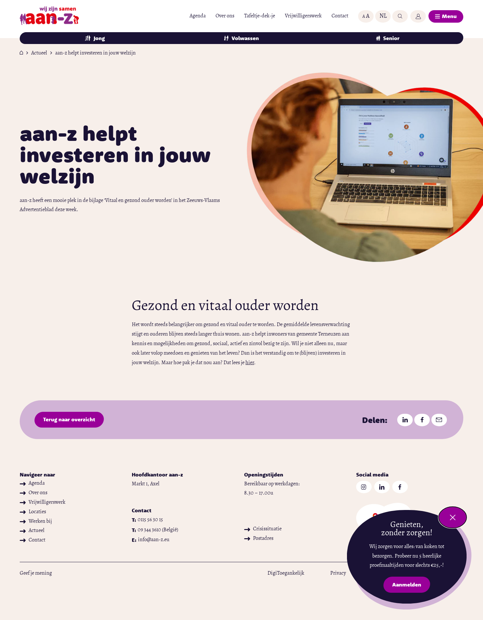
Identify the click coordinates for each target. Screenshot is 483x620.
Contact (340, 16)
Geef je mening (36, 573)
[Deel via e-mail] (439, 420)
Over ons (225, 16)
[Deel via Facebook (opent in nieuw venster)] (422, 420)
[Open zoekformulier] (400, 16)
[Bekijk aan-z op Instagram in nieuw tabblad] (364, 487)
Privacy (338, 573)
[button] (366, 16)
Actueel (39, 53)
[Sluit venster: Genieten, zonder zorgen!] (453, 517)
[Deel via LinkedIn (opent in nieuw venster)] (405, 420)
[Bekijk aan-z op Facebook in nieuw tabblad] (400, 487)
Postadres (263, 538)
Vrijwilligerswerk (303, 16)
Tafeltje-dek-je (259, 16)
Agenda (198, 16)
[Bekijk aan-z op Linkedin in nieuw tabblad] (382, 487)
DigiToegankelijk (285, 573)
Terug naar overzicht (69, 419)
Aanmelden (411, 586)
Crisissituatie (267, 529)
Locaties (37, 512)
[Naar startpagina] (49, 16)
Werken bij (40, 521)
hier (249, 362)
